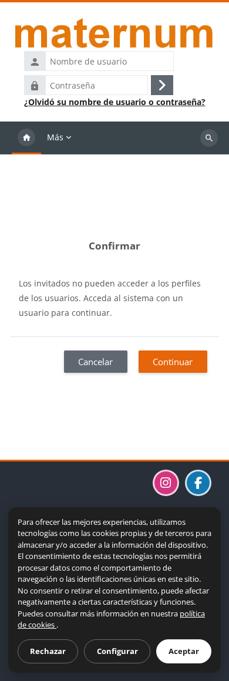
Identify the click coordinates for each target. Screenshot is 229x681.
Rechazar (48, 651)
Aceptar (184, 651)
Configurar (117, 651)
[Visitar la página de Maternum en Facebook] (198, 483)
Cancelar (95, 362)
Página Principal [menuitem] (26, 138)
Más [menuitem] (55, 137)
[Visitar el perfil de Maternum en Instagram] (166, 483)
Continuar (173, 362)
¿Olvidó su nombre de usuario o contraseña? (115, 102)
